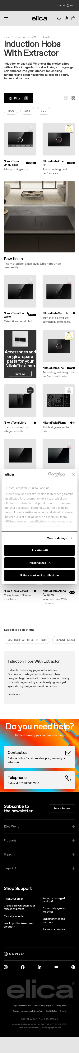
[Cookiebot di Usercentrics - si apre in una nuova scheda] (49, 474)
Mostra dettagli (57, 538)
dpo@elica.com (54, 1027)
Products (10, 840)
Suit (27, 111)
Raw (11, 111)
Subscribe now (62, 808)
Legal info (10, 868)
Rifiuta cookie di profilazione (39, 575)
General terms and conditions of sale (28, 1011)
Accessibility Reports (43, 1005)
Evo (43, 111)
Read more (14, 694)
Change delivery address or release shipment (19, 907)
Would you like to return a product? (19, 924)
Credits (63, 1011)
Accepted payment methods (54, 910)
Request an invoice (54, 929)
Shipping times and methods (54, 920)
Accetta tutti (39, 550)
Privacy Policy (61, 1005)
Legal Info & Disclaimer (22, 1005)
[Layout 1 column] (66, 98)
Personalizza (37, 562)
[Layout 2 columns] (73, 98)
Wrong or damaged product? (54, 899)
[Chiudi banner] (73, 474)
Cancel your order (14, 916)
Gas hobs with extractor (27, 640)
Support (9, 854)
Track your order (13, 899)
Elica (7, 37)
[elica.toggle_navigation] (6, 18)
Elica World (11, 826)
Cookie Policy (51, 1011)
